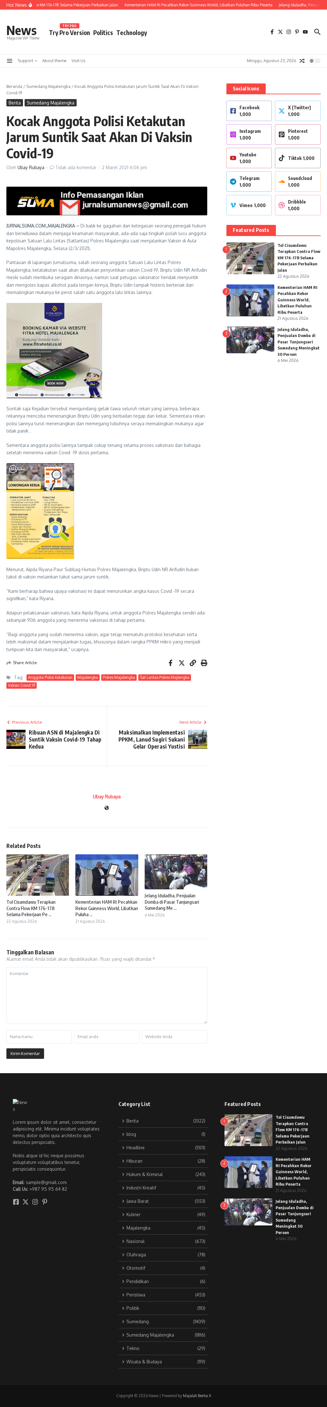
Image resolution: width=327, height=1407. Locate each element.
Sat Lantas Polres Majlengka (164, 677)
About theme (54, 60)
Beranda (14, 86)
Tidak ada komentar (75, 167)
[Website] (106, 808)
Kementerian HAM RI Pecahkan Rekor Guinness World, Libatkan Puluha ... (106, 908)
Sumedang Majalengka (48, 86)
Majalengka (87, 677)
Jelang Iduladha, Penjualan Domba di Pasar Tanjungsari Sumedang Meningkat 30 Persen (299, 342)
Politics (103, 32)
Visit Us (79, 60)
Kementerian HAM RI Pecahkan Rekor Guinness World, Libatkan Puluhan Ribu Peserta (297, 300)
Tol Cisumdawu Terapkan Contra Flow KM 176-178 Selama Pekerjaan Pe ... (31, 908)
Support (25, 60)
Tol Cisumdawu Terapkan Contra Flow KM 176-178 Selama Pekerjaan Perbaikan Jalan (299, 258)
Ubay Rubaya (31, 167)
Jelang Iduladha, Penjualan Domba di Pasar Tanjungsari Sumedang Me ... (172, 902)
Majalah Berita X (197, 1395)
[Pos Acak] (302, 60)
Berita (15, 102)
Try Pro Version (69, 31)
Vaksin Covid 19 (21, 685)
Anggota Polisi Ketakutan (50, 677)
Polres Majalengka (119, 677)
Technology (131, 32)
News (21, 30)
